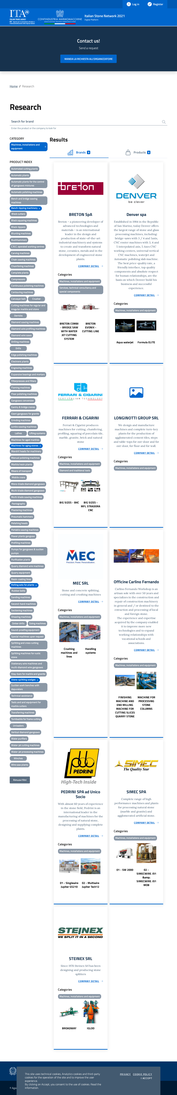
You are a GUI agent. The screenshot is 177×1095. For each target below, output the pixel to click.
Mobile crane (18, 477)
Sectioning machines (21, 610)
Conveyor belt (18, 299)
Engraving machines (21, 368)
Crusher (36, 299)
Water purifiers (19, 738)
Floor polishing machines (24, 394)
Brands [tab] (82, 152)
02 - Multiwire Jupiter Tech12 (90, 885)
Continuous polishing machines (27, 285)
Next (106, 318)
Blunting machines (21, 233)
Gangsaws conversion (22, 400)
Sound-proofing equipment (25, 630)
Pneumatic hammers (22, 516)
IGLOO (90, 1028)
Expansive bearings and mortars (28, 374)
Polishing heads (19, 523)
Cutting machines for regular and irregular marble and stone (28, 307)
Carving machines (20, 253)
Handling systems (90, 651)
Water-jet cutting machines (25, 745)
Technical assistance (21, 695)
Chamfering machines (22, 266)
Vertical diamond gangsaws (25, 732)
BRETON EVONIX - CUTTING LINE (90, 327)
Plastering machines (21, 510)
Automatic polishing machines (26, 192)
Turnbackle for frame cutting (26, 719)
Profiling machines (20, 542)
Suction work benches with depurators (25, 687)
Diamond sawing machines (25, 322)
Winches (18, 758)
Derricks (18, 315)
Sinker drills (18, 623)
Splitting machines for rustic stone (25, 655)
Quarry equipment (20, 572)
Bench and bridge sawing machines (24, 200)
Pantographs (18, 503)
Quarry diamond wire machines (27, 566)
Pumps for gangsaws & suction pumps (27, 551)
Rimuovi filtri (19, 780)
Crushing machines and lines (69, 652)
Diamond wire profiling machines (28, 328)
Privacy (125, 1074)
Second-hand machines (23, 604)
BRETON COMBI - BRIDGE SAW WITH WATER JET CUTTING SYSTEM (69, 331)
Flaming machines (20, 387)
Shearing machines (21, 617)
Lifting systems (37, 433)
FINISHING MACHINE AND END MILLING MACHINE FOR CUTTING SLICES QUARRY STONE (125, 706)
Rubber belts (18, 590)
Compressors (18, 279)
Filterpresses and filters (23, 381)
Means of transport (21, 471)
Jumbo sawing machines (23, 426)
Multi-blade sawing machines (26, 497)
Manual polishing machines (25, 458)
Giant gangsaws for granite (25, 413)
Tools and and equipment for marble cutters (26, 704)
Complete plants (20, 272)
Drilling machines (20, 341)
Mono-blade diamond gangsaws (28, 484)
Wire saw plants (19, 764)
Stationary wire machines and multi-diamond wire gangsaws (27, 665)
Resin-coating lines (21, 579)
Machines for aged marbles (25, 440)
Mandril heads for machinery (26, 451)
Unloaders (18, 725)
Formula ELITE (146, 342)
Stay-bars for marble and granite (28, 674)
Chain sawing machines (23, 259)
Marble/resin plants (21, 464)
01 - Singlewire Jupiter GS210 (69, 885)
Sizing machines (37, 623)
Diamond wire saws (21, 335)
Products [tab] (141, 152)
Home (14, 86)
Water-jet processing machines (27, 751)
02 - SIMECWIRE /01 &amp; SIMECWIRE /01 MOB (146, 877)
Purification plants (20, 559)
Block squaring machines (24, 220)
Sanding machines (20, 597)
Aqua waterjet (125, 342)
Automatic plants (20, 175)
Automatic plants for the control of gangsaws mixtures (27, 183)
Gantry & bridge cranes (23, 407)
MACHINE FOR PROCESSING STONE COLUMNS (146, 703)
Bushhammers (19, 240)
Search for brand (22, 121)
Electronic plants (20, 361)
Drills (18, 348)
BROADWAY (69, 1028)
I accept (146, 1078)
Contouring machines (22, 292)
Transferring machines (22, 712)
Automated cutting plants (24, 168)
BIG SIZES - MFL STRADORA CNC (90, 506)
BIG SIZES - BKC (69, 502)
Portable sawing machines (25, 529)
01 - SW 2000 (125, 870)
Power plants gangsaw (23, 536)
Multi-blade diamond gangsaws (27, 490)
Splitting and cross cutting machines (24, 644)
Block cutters (18, 214)
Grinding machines (21, 420)
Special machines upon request (27, 636)
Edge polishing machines (24, 355)
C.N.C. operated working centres (27, 246)
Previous (55, 318)
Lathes (18, 433)
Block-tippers (18, 227)
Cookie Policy (142, 1074)
